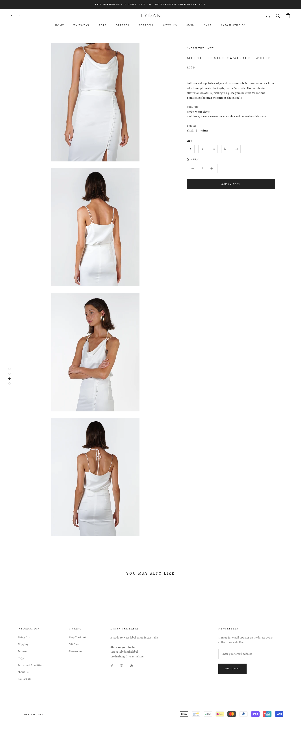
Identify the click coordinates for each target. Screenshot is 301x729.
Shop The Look (77, 638)
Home (59, 26)
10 (214, 149)
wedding (170, 26)
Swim (190, 26)
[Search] (278, 15)
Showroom (75, 651)
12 (225, 149)
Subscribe (232, 669)
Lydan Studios (233, 26)
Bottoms (146, 26)
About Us (23, 672)
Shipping (23, 644)
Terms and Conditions (31, 665)
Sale (208, 26)
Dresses (122, 26)
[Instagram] (121, 666)
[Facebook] (111, 666)
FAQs (21, 658)
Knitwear (81, 26)
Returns (22, 651)
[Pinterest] (131, 666)
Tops (103, 26)
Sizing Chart (25, 638)
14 (237, 149)
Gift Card (74, 644)
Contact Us (24, 679)
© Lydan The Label (31, 714)
